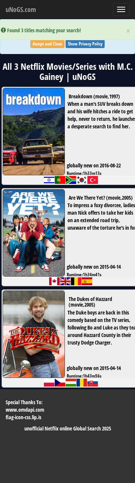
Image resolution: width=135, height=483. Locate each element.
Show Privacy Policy (85, 44)
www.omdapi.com (25, 409)
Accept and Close (47, 44)
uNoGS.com (21, 9)
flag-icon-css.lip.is (23, 417)
